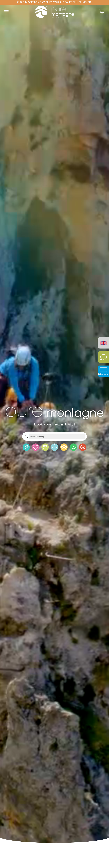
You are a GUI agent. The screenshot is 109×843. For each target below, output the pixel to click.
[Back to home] (54, 12)
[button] (6, 12)
